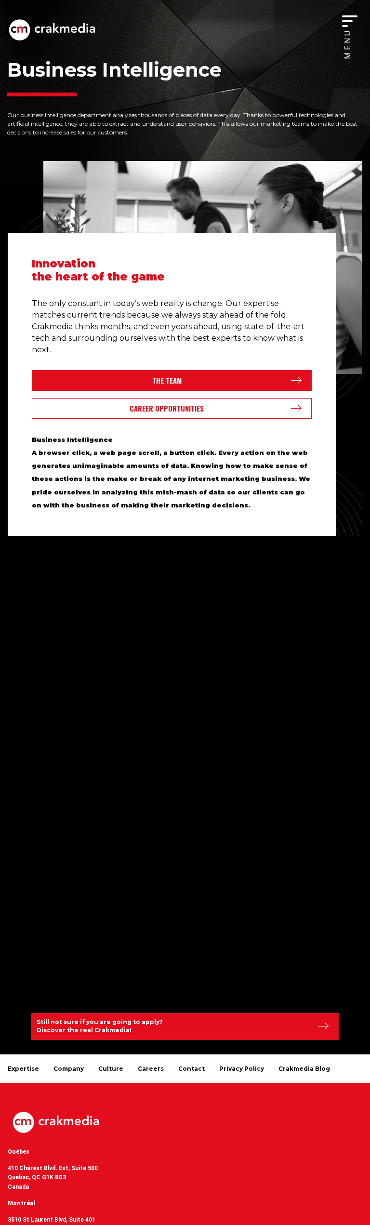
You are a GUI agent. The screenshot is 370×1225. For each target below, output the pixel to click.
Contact (191, 1068)
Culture (110, 1068)
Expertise (23, 1068)
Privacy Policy (241, 1068)
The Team (167, 380)
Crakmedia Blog (304, 1068)
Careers (151, 1068)
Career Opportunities (167, 408)
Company (68, 1068)
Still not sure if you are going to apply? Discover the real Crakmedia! (100, 1026)
